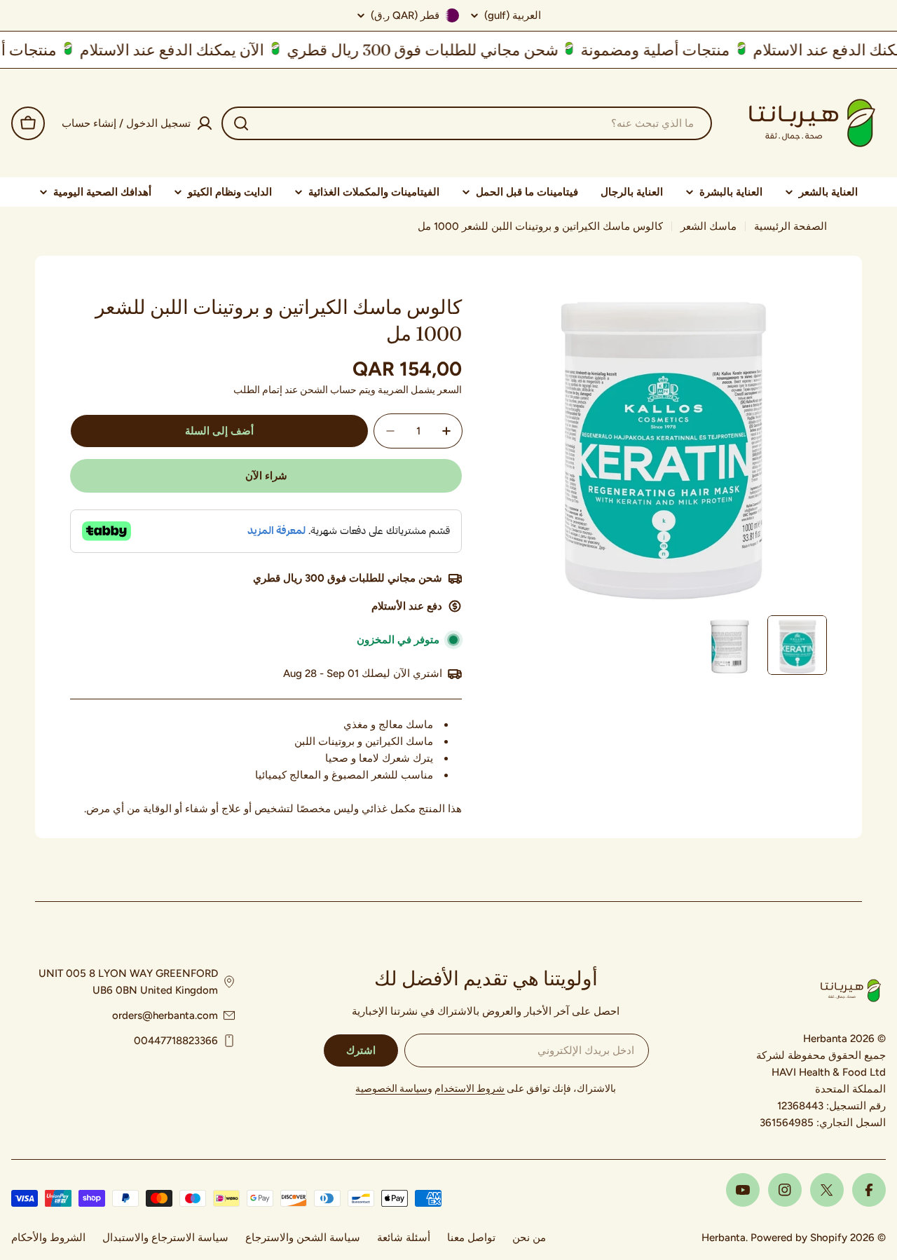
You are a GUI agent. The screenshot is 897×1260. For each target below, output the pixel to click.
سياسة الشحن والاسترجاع (302, 1237)
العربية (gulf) (512, 16)
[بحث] (241, 123)
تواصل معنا (471, 1237)
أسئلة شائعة (403, 1237)
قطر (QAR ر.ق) (405, 15)
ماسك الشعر (708, 226)
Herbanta (723, 1237)
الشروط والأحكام (48, 1237)
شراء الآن (266, 476)
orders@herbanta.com (165, 1015)
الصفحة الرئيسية (790, 226)
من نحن (529, 1237)
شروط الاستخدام (469, 1089)
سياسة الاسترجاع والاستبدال (165, 1237)
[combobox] (466, 123)
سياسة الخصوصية (391, 1089)
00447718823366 (176, 1040)
